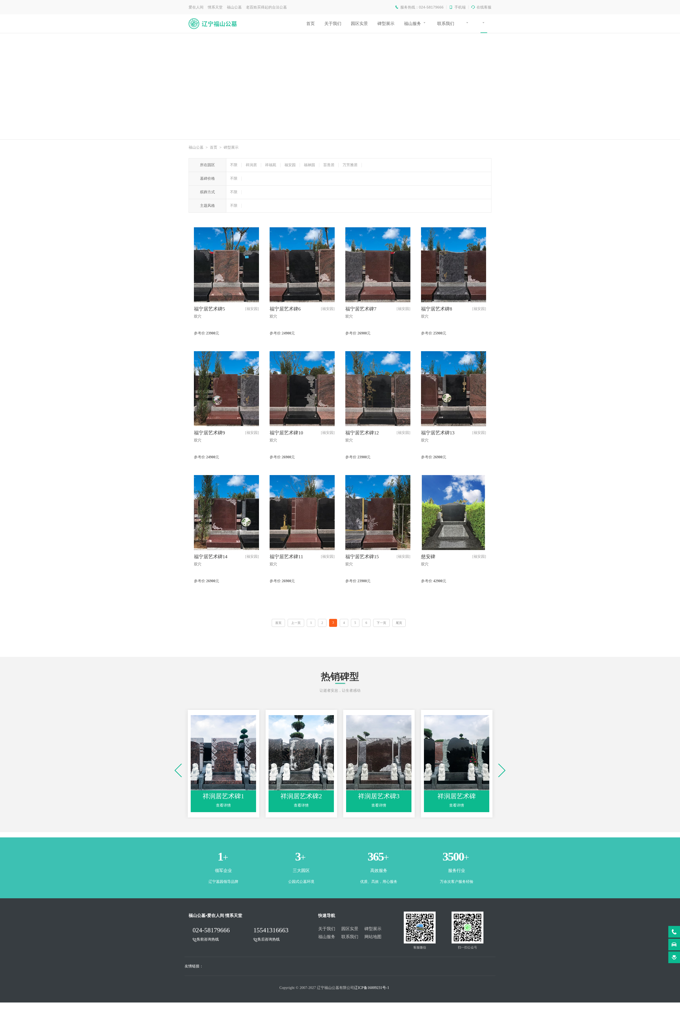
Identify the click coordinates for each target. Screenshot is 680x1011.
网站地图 (372, 936)
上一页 (296, 623)
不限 (233, 165)
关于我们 (332, 23)
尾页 (399, 623)
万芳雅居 (350, 165)
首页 (310, 23)
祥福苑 (270, 165)
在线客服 (484, 7)
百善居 (328, 165)
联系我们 (445, 23)
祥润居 (251, 165)
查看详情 (223, 805)
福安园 (290, 165)
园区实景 (359, 23)
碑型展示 (385, 23)
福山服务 (412, 23)
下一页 (381, 623)
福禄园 (309, 165)
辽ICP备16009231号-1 (371, 988)
